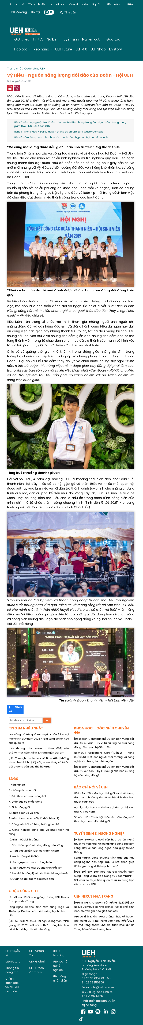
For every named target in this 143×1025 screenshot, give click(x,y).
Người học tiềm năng (107, 4)
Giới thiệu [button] (21, 39)
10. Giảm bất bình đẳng (24, 839)
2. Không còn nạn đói (22, 790)
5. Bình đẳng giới (19, 807)
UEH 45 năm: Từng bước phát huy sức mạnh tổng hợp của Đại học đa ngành (61, 137)
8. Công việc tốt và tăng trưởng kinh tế (34, 824)
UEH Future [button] (63, 49)
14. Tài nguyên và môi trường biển (30, 862)
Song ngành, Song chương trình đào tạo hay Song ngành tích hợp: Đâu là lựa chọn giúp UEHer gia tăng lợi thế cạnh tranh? (104, 862)
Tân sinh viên (37, 4)
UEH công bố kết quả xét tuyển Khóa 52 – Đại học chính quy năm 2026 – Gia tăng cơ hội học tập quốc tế (39, 738)
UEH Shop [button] (98, 49)
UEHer (130, 4)
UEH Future (12, 961)
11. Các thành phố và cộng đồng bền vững (36, 845)
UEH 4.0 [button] (81, 49)
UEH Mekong (18, 12)
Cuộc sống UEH (35, 68)
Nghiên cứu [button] (91, 39)
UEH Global (37, 961)
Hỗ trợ (35, 12)
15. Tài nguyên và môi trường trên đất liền (35, 867)
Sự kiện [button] (52, 39)
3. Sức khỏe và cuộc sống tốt (27, 796)
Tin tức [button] (38, 39)
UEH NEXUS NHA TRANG (93, 896)
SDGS (13, 779)
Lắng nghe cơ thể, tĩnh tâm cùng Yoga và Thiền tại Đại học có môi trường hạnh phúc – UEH (39, 911)
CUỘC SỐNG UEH (23, 891)
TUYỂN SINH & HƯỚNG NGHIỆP (99, 834)
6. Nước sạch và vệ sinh (24, 813)
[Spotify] (98, 1012)
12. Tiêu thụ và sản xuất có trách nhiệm (34, 851)
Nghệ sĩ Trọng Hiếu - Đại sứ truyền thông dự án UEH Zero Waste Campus (58, 132)
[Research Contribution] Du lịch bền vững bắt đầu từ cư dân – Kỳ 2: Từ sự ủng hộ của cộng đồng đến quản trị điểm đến (104, 743)
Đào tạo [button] (113, 39)
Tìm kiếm (70, 12)
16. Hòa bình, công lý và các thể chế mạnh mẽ (38, 873)
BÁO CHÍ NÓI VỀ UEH (91, 787)
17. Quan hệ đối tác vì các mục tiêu (31, 879)
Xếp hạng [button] (41, 49)
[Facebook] (83, 1012)
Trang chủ (17, 4)
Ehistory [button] (115, 49)
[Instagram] (113, 1012)
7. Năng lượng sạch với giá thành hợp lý (34, 818)
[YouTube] (90, 1012)
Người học (58, 4)
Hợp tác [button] (21, 49)
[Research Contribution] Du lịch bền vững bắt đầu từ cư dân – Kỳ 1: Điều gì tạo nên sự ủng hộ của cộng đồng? (104, 771)
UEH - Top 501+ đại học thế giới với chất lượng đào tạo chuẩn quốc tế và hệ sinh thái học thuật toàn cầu (104, 797)
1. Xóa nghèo (17, 785)
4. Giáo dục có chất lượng (25, 801)
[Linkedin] (106, 1012)
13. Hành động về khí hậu (24, 856)
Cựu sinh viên (78, 4)
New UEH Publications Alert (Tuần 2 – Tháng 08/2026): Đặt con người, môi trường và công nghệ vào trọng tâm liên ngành (104, 757)
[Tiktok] (81, 1019)
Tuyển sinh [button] (70, 39)
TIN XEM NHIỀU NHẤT (26, 728)
